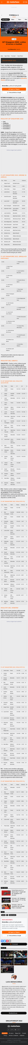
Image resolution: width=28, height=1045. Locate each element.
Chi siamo (11, 1033)
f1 (7, 915)
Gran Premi (4, 19)
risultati (3, 915)
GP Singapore (12, 134)
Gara (4, 121)
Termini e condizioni (13, 1035)
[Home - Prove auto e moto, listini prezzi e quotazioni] (13, 2)
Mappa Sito (17, 1033)
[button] (8, 1029)
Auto (2, 56)
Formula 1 (13, 56)
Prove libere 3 (6, 125)
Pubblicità (22, 1035)
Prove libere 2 (6, 126)
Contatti (24, 1033)
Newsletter (4, 1033)
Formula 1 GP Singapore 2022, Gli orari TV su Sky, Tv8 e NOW (19, 900)
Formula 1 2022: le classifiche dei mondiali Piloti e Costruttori (18, 906)
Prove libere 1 (6, 128)
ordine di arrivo (12, 915)
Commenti (15, 944)
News (12, 19)
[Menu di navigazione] (1, 2)
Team (19, 19)
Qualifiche (5, 123)
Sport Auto (7, 56)
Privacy (5, 1035)
